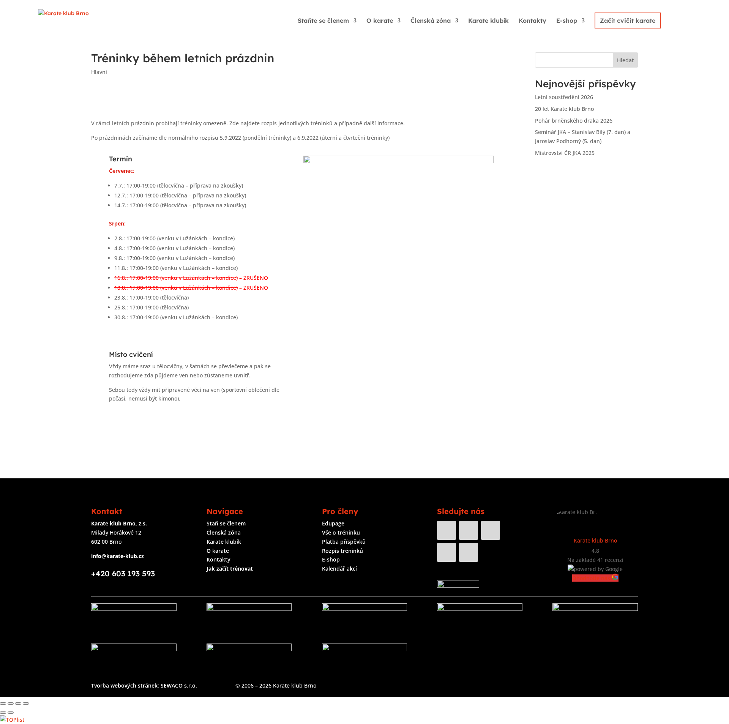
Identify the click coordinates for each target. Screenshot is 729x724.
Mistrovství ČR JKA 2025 (565, 152)
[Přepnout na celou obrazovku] (18, 703)
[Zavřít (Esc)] (3, 703)
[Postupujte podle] (490, 552)
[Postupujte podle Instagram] (468, 530)
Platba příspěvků (344, 541)
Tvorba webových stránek (124, 685)
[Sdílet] (11, 703)
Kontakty (532, 21)
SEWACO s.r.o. (179, 685)
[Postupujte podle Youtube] (490, 530)
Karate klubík (488, 21)
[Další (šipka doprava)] (11, 712)
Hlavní (99, 72)
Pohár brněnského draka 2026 (573, 120)
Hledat (625, 60)
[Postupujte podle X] (446, 552)
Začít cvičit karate (627, 20)
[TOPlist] (12, 719)
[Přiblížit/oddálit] (26, 703)
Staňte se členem (323, 21)
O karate (379, 21)
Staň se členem (226, 523)
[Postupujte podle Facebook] (446, 530)
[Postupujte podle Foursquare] (468, 552)
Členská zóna (430, 21)
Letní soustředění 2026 (564, 97)
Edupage (333, 523)
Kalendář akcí (339, 568)
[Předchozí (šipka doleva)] (3, 712)
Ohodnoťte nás (592, 578)
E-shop (566, 21)
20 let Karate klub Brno (564, 108)
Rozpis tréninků (342, 550)
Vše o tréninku (341, 532)
